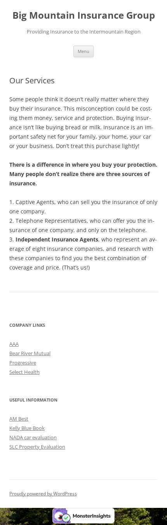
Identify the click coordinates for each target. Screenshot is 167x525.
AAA (14, 343)
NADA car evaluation (33, 437)
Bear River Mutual (29, 353)
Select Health (24, 371)
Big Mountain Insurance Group (83, 15)
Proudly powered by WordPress (43, 493)
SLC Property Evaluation (37, 446)
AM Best (18, 418)
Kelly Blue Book (27, 428)
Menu (83, 51)
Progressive (22, 362)
